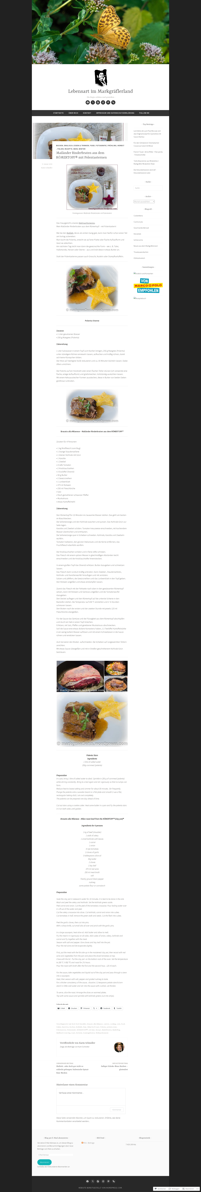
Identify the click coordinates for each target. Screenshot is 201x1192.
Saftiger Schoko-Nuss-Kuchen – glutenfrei (114, 1066)
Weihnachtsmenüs (87, 223)
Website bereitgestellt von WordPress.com (100, 1188)
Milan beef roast (93, 1027)
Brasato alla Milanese (95, 1024)
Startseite (58, 113)
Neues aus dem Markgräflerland (145, 246)
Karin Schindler (46, 168)
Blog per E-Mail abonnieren (56, 1138)
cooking (113, 1024)
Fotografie (101, 145)
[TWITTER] (93, 1181)
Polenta (103, 1027)
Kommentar (116, 1110)
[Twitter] (93, 102)
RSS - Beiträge (89, 1143)
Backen (59, 145)
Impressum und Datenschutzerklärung (115, 113)
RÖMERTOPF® (82, 1030)
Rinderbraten (107, 1030)
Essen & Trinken (81, 145)
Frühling (112, 145)
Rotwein (79, 1033)
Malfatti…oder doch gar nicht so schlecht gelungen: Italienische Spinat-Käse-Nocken (72, 1068)
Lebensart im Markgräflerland (100, 91)
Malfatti (70, 233)
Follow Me (144, 113)
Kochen (72, 1027)
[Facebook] (88, 102)
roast (73, 1033)
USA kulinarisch (139, 258)
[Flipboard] (113, 102)
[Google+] (98, 102)
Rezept (98, 1030)
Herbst (120, 145)
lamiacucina (138, 240)
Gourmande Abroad (141, 228)
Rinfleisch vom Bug (63, 1033)
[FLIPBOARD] (113, 1181)
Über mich (73, 113)
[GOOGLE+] (98, 1181)
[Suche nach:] (148, 188)
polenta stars (112, 1027)
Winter (82, 149)
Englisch (68, 145)
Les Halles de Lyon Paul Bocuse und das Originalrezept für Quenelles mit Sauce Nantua (147, 134)
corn (118, 1024)
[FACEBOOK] (87, 1181)
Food (92, 145)
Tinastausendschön (141, 252)
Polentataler (71, 1030)
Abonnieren (44, 1162)
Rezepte (68, 149)
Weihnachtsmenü (102, 1033)
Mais (84, 1027)
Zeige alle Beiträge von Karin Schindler (74, 1047)
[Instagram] (103, 102)
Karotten (65, 1027)
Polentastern (61, 1030)
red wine (92, 1030)
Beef (73, 1024)
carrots (106, 1024)
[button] (80, 676)
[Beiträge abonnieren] (82, 1143)
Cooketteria (138, 215)
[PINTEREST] (108, 1181)
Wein (75, 149)
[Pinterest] (108, 102)
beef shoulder (81, 1024)
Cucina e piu (138, 222)
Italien (60, 149)
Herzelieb (137, 234)
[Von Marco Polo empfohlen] (148, 292)
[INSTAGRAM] (103, 1181)
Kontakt (87, 113)
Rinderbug (116, 1030)
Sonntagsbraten (89, 1033)
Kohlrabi (79, 1027)
